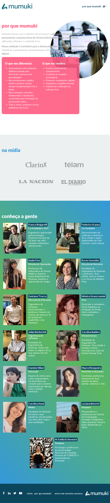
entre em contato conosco (69, 493)
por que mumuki (91, 6)
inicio (30, 493)
